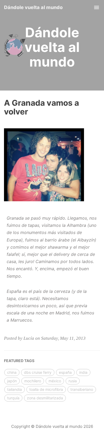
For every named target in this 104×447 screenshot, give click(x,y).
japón (12, 381)
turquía (13, 398)
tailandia (14, 389)
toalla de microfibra (46, 389)
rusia (73, 381)
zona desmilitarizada (45, 398)
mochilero (32, 381)
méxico (55, 381)
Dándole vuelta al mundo (33, 7)
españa (65, 372)
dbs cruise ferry (37, 372)
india (83, 372)
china (12, 372)
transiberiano (81, 389)
